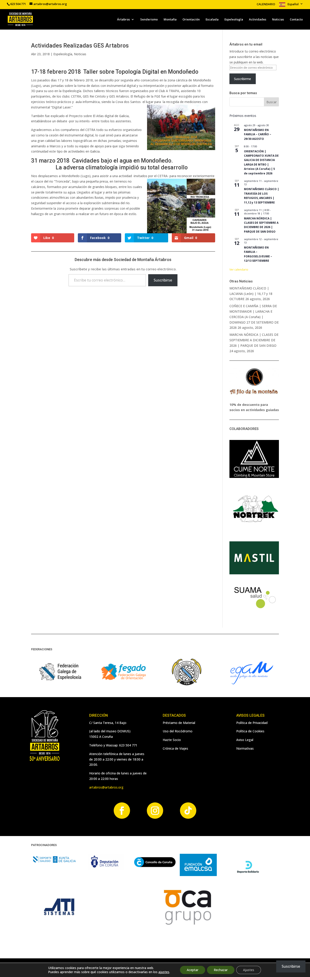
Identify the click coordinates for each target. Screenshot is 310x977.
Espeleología (233, 19)
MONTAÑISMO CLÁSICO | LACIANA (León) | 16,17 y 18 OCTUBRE (250, 293)
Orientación (191, 19)
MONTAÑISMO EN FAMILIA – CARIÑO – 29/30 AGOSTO (257, 134)
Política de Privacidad (252, 723)
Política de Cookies (250, 731)
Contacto (296, 19)
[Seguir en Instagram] (155, 810)
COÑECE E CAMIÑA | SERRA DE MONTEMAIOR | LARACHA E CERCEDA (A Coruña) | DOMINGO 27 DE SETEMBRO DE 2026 (254, 317)
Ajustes (248, 970)
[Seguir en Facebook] (122, 810)
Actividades (257, 19)
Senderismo (149, 19)
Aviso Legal (244, 740)
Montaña (170, 19)
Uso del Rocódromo (177, 731)
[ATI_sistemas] (59, 926)
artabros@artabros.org (106, 787)
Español (293, 4)
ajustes (163, 972)
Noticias (278, 19)
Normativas (245, 748)
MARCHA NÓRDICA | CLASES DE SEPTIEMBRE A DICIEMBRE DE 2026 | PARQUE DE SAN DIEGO (261, 225)
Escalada (212, 19)
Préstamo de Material (179, 723)
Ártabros (123, 19)
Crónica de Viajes (175, 748)
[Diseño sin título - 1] (187, 926)
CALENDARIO (266, 4)
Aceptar (192, 970)
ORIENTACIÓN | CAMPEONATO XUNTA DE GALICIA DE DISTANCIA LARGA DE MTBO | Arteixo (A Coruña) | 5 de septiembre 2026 (261, 162)
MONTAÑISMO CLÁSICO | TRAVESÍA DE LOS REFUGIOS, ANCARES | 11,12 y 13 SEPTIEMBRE (261, 195)
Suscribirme (242, 79)
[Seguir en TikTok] (188, 810)
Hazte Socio (172, 740)
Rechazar (221, 970)
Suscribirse (163, 280)
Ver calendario (238, 269)
